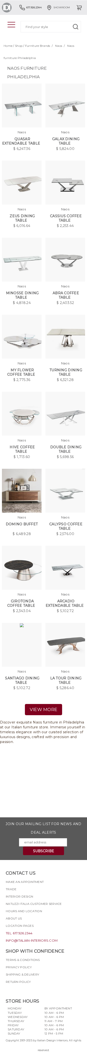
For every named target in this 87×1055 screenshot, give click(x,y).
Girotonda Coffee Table (21, 603)
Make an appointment (25, 882)
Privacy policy (19, 967)
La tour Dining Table (66, 680)
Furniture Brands (37, 46)
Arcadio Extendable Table (65, 603)
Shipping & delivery (22, 974)
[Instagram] (18, 990)
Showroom (61, 7)
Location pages (20, 926)
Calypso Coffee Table (65, 526)
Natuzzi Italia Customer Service (34, 904)
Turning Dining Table (66, 372)
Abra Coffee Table (66, 295)
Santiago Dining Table (22, 680)
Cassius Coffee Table (66, 218)
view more (44, 709)
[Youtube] (26, 990)
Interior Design (19, 896)
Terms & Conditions (23, 960)
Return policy (18, 982)
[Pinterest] (35, 990)
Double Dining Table (66, 449)
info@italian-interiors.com (32, 940)
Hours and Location (24, 911)
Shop (18, 46)
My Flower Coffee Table (21, 372)
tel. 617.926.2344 (19, 933)
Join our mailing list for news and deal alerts (43, 828)
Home (8, 46)
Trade (11, 889)
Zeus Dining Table (22, 218)
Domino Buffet (22, 524)
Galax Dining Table (66, 141)
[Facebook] (9, 990)
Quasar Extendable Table (21, 141)
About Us (14, 918)
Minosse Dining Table (22, 295)
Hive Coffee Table (22, 449)
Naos (58, 46)
